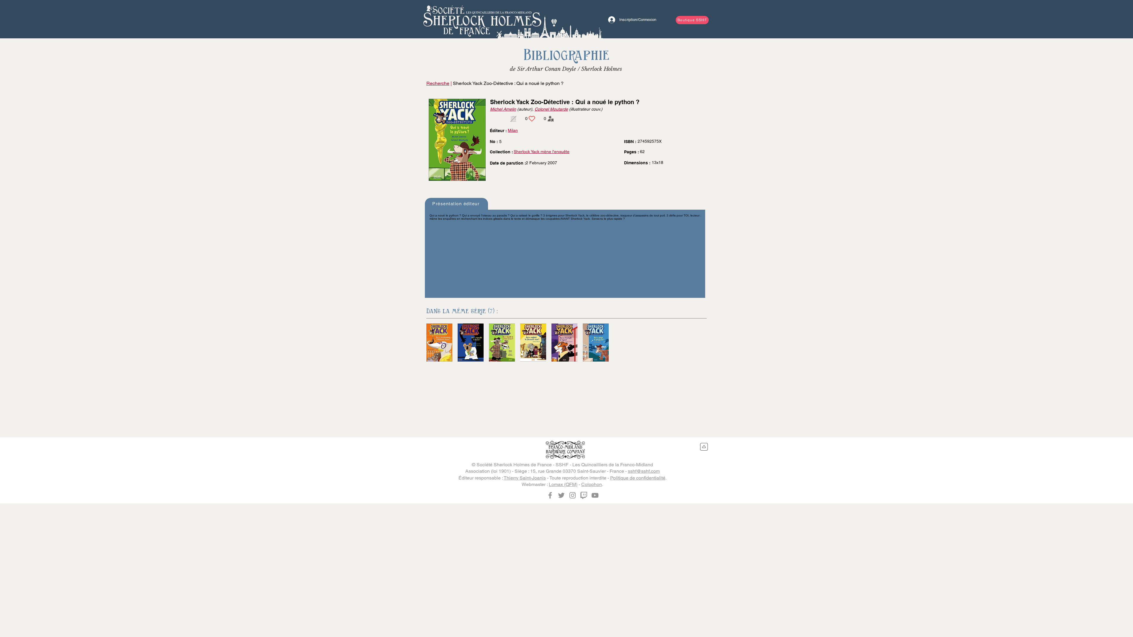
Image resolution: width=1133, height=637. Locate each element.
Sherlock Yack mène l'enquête (541, 151)
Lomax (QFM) (563, 484)
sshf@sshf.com (644, 471)
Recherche (437, 83)
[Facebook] (550, 495)
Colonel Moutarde (551, 109)
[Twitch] (583, 495)
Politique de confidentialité (637, 478)
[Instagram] (572, 495)
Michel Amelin (503, 109)
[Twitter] (561, 495)
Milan (513, 130)
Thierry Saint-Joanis (525, 478)
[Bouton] (482, 19)
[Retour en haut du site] (704, 447)
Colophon (591, 484)
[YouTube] (595, 495)
